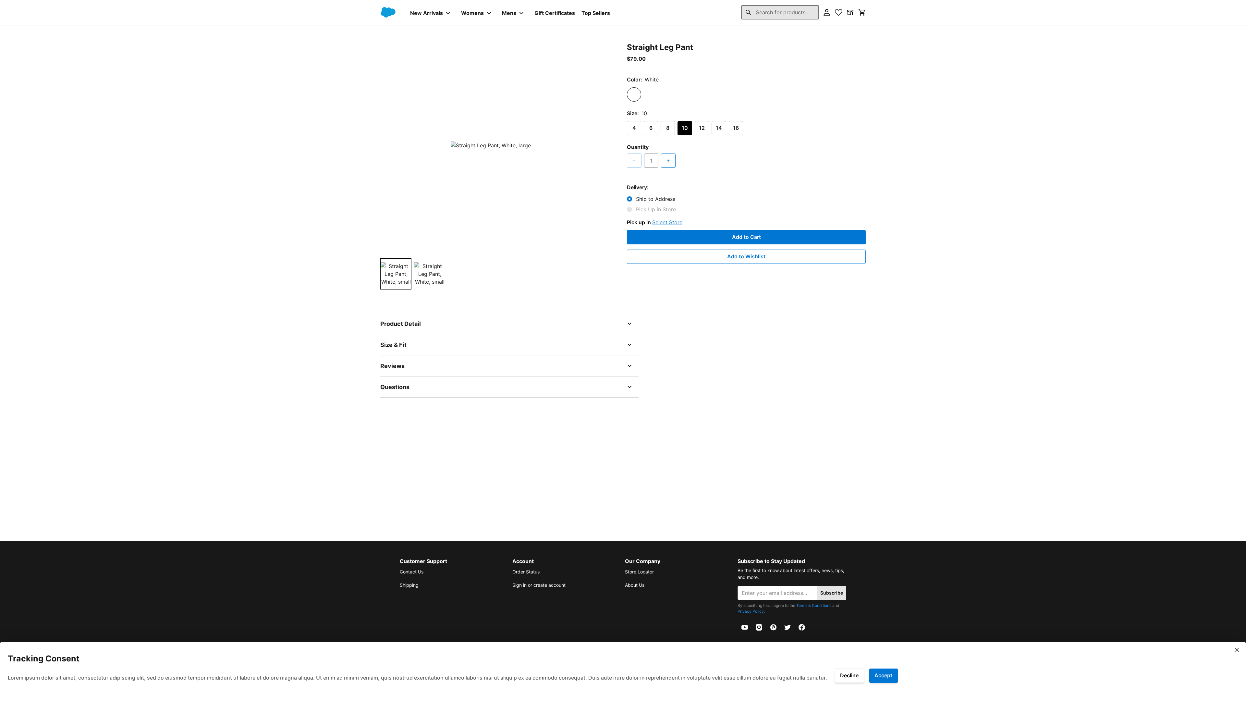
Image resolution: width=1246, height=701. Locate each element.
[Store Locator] (850, 12)
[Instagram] (759, 627)
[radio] (634, 94)
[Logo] (388, 12)
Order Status (526, 571)
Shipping (409, 585)
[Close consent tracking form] (1237, 650)
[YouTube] (745, 627)
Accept (883, 675)
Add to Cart (746, 237)
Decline (849, 675)
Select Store (667, 222)
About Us (634, 585)
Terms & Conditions (813, 605)
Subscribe (831, 593)
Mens (509, 13)
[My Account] (827, 12)
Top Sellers (595, 13)
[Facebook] (802, 627)
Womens (472, 13)
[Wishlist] (838, 12)
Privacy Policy (751, 611)
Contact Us (411, 571)
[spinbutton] (651, 161)
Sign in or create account (539, 585)
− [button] (634, 160)
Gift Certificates (554, 13)
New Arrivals (426, 13)
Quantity (638, 147)
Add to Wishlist (746, 256)
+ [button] (668, 160)
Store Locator (639, 571)
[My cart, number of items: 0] (862, 12)
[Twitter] (787, 627)
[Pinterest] (773, 627)
